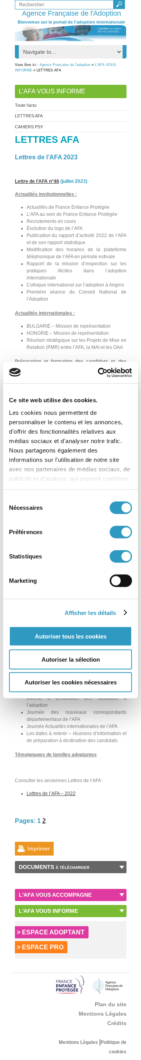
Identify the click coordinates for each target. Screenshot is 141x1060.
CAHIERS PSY (29, 126)
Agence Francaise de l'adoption (65, 65)
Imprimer (38, 848)
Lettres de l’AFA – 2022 (51, 793)
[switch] (121, 532)
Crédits (117, 1023)
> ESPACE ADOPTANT (51, 932)
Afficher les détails (90, 612)
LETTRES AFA (29, 115)
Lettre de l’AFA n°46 (37, 181)
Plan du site (111, 1004)
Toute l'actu (25, 105)
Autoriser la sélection (71, 659)
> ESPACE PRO (40, 947)
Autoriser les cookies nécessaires (71, 682)
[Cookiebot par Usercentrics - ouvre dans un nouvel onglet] (99, 372)
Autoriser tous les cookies (71, 636)
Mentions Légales (103, 1014)
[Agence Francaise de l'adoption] (71, 33)
